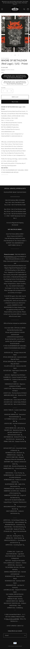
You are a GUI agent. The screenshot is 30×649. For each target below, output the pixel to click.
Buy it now (15, 101)
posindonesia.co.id (10, 256)
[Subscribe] (25, 635)
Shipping (3, 69)
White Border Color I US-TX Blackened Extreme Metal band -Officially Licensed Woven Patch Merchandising (15, 83)
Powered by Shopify (18, 646)
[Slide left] (11, 55)
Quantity (3, 87)
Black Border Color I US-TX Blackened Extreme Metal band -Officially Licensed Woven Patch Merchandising (15, 77)
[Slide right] (18, 55)
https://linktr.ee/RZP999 (12, 619)
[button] (2, 9)
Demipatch (13, 646)
